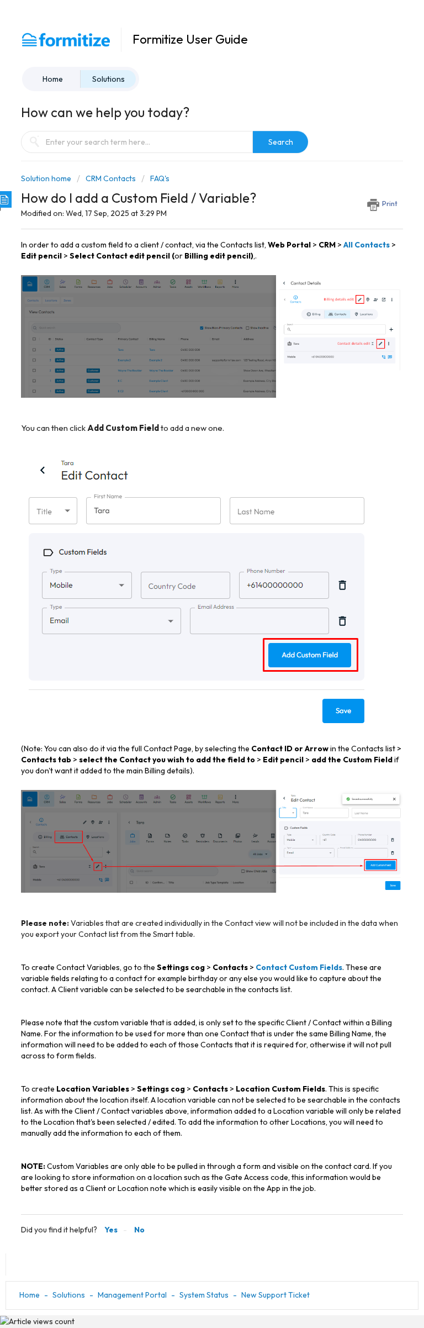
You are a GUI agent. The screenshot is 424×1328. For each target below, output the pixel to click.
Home (53, 79)
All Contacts (366, 245)
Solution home (47, 178)
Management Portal (132, 1295)
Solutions (108, 79)
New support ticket (275, 1295)
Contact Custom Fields (299, 967)
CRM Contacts (111, 178)
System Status (204, 1295)
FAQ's (159, 178)
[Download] (191, 671)
